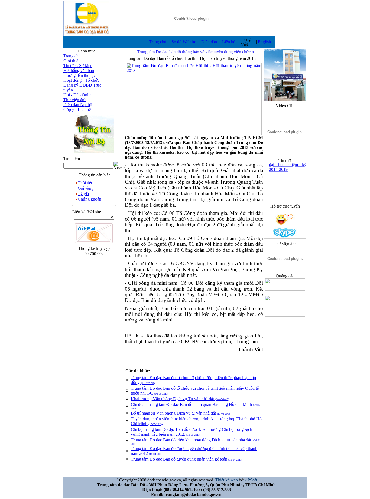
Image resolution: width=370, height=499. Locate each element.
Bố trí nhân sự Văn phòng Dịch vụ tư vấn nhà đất (181, 413)
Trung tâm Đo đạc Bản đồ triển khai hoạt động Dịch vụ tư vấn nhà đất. (196, 441)
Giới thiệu (71, 60)
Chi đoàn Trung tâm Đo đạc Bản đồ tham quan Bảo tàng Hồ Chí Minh (196, 406)
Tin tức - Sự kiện (77, 65)
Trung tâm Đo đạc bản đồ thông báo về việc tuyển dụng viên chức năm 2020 (196, 52)
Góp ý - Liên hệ (77, 109)
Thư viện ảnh (74, 99)
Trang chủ (157, 42)
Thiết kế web (226, 480)
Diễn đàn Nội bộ (77, 104)
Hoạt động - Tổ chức (81, 80)
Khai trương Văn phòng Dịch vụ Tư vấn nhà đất (180, 398)
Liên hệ (228, 42)
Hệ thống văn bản (78, 70)
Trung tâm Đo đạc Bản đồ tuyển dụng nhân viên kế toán (186, 459)
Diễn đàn (209, 42)
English (264, 42)
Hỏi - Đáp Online (78, 95)
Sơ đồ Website (183, 42)
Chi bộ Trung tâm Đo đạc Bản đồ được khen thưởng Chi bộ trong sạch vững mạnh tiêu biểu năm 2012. (191, 431)
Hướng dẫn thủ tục (79, 75)
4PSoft (251, 480)
